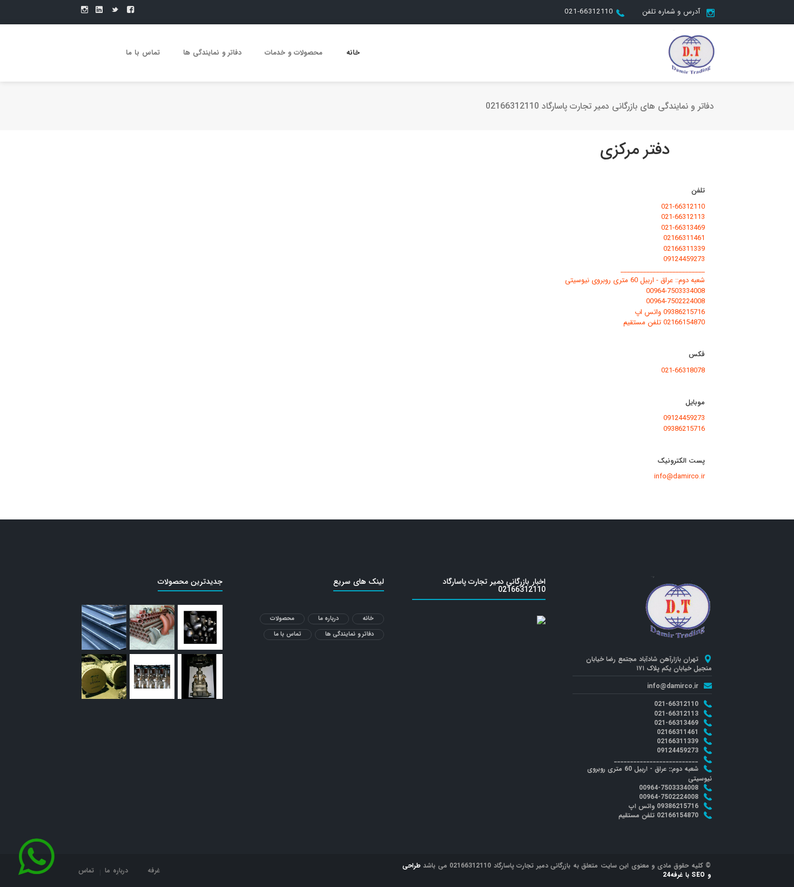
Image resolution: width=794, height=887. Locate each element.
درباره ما (328, 618)
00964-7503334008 (675, 291)
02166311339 (684, 249)
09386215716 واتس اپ (670, 312)
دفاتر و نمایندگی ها (212, 52)
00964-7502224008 (675, 301)
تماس (86, 870)
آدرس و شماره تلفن (671, 11)
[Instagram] (84, 10)
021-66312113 (683, 217)
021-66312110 (588, 11)
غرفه (153, 870)
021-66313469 (683, 228)
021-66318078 (683, 370)
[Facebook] (130, 10)
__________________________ (663, 270)
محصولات (282, 618)
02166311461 (684, 238)
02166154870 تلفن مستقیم (664, 322)
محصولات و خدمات (293, 52)
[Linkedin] (99, 10)
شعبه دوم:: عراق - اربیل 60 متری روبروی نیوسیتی (635, 280)
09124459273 (684, 259)
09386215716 (684, 429)
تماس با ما (143, 52)
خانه (353, 52)
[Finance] (691, 52)
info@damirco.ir (679, 476)
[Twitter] (115, 10)
